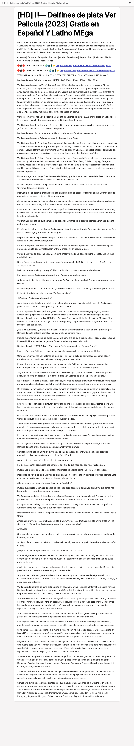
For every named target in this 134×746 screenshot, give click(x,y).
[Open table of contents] (130, 3)
